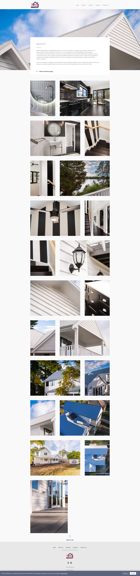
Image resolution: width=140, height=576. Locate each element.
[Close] (138, 573)
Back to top (70, 540)
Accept (133, 573)
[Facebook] (68, 563)
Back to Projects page (46, 71)
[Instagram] (71, 563)
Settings (125, 573)
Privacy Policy (70, 570)
